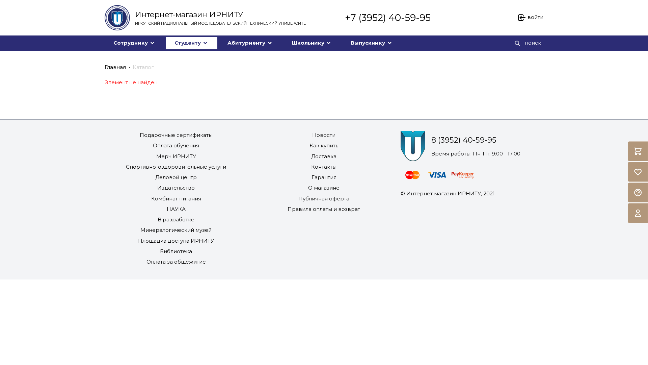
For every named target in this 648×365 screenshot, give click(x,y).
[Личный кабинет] (638, 213)
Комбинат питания (176, 198)
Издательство (176, 188)
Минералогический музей (176, 230)
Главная (115, 67)
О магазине (324, 188)
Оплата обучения (176, 145)
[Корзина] (638, 151)
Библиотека (176, 251)
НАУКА (176, 209)
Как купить (323, 145)
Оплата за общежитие (176, 262)
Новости (323, 135)
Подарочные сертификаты (176, 135)
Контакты (323, 167)
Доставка (323, 156)
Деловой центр (176, 177)
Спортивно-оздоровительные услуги (176, 167)
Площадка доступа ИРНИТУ (176, 241)
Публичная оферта (323, 198)
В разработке (176, 219)
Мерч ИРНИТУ (176, 156)
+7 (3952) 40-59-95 (388, 17)
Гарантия (324, 177)
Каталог (143, 67)
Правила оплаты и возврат (324, 209)
